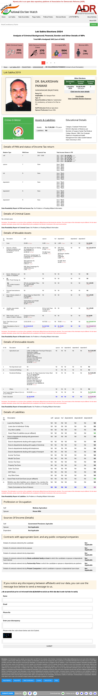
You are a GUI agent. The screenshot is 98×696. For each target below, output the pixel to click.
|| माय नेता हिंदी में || (74, 17)
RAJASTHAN (26, 67)
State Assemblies (23, 17)
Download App (55, 693)
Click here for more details (80, 91)
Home (3, 17)
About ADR (92, 20)
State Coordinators (28, 680)
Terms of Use (48, 680)
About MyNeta (91, 17)
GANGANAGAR (38, 67)
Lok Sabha (12, 17)
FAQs (56, 680)
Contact (39, 680)
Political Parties (48, 17)
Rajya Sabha (36, 17)
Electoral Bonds (61, 17)
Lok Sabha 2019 (15, 67)
